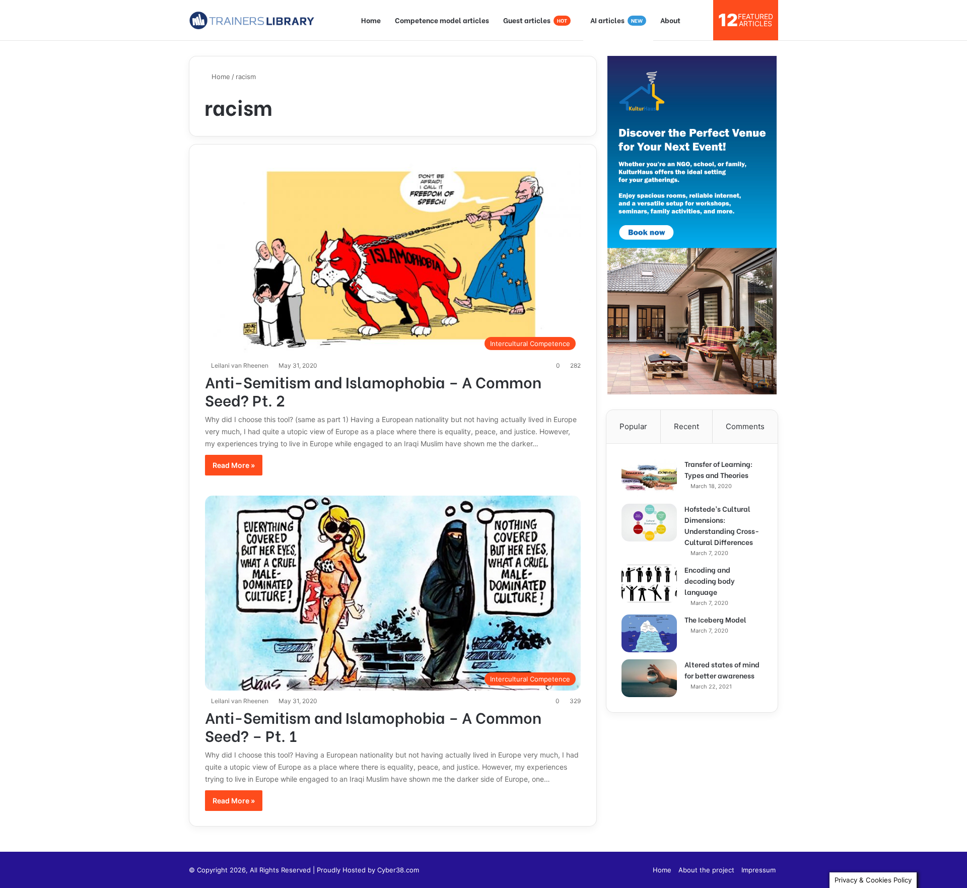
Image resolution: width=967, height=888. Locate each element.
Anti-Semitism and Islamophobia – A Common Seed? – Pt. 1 (373, 726)
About (670, 20)
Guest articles (535, 20)
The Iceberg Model (715, 619)
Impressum (758, 870)
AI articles (616, 20)
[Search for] (700, 20)
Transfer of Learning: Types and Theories (718, 469)
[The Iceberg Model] (649, 633)
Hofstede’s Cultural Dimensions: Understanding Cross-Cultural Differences (721, 525)
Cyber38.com (398, 870)
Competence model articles (442, 20)
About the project (706, 870)
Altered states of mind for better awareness (721, 669)
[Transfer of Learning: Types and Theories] (649, 478)
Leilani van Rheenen (239, 365)
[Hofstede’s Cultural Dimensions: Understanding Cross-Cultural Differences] (649, 522)
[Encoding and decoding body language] (649, 583)
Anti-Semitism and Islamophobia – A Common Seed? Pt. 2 (373, 390)
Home (371, 20)
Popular (633, 426)
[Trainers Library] (252, 20)
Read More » (234, 465)
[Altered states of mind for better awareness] (649, 678)
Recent (686, 426)
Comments (745, 426)
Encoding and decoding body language (709, 580)
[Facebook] (639, 870)
